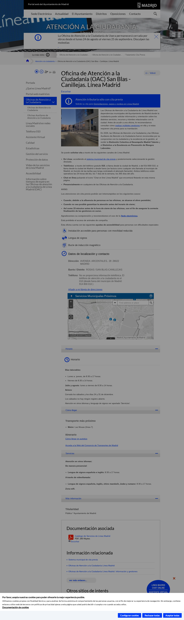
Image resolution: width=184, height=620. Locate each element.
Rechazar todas (152, 615)
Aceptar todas (172, 615)
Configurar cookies (129, 615)
